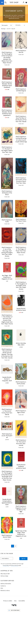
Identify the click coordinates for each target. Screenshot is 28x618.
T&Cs (15, 601)
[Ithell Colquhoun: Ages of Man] (21, 399)
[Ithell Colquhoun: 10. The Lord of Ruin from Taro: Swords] (21, 429)
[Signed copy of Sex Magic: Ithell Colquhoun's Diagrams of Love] (21, 523)
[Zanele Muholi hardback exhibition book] (21, 457)
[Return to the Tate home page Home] (14, 3)
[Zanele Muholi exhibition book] (21, 301)
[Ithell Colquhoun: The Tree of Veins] (21, 209)
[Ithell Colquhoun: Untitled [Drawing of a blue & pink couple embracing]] (21, 131)
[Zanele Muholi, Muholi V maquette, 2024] (7, 369)
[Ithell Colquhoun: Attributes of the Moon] (7, 174)
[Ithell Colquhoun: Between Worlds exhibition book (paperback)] (7, 102)
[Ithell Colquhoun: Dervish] (21, 40)
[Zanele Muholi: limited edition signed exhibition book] (7, 491)
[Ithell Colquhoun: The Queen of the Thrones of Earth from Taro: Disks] (21, 167)
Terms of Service (14, 565)
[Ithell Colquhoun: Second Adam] (7, 525)
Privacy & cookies (7, 601)
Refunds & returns (5, 590)
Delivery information (6, 583)
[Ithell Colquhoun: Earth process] (21, 371)
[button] (5, 3)
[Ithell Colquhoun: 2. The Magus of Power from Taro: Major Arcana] (21, 236)
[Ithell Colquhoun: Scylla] (7, 209)
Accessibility (22, 601)
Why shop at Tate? (5, 573)
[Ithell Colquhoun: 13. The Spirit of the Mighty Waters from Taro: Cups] (7, 136)
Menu (2, 2)
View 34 (13, 28)
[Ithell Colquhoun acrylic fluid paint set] (7, 426)
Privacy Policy (6, 565)
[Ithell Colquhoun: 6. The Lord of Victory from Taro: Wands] (7, 398)
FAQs (2, 588)
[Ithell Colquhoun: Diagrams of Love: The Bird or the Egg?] (21, 495)
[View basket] (26, 3)
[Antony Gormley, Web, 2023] (21, 335)
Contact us (3, 586)
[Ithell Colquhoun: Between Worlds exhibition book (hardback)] (7, 74)
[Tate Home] (14, 605)
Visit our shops (4, 576)
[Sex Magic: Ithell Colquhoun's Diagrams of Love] (7, 267)
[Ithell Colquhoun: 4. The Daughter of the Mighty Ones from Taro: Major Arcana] (21, 271)
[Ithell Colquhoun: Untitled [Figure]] (21, 77)
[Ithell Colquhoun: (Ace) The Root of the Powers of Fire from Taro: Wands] (21, 105)
